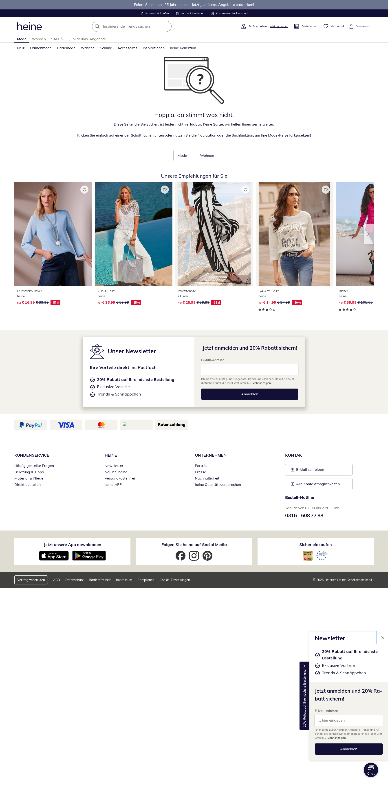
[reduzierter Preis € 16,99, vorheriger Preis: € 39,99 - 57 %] (53, 234)
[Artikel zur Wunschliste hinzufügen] (84, 190)
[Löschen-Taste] (167, 26)
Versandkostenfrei (120, 478)
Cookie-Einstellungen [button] (175, 580)
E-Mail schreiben (307, 470)
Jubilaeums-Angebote (87, 39)
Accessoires (127, 48)
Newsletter (114, 465)
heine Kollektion (183, 48)
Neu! (21, 48)
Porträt (201, 465)
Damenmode (41, 48)
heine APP (113, 484)
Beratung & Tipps (29, 472)
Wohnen (39, 39)
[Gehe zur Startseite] (29, 26)
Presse (200, 472)
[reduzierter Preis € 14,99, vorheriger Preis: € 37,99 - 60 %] (294, 234)
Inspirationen (154, 48)
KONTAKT (294, 455)
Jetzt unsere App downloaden (72, 544)
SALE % (57, 39)
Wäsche (88, 48)
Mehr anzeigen (336, 737)
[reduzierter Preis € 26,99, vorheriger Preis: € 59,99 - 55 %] (133, 234)
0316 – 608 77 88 (304, 515)
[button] (369, 234)
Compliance (145, 580)
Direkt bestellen (27, 484)
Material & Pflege (28, 478)
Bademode (66, 48)
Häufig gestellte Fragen (34, 465)
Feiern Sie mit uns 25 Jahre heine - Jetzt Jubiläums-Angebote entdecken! (194, 4)
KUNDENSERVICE (31, 455)
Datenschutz (74, 580)
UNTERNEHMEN (211, 455)
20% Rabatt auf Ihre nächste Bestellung (304, 698)
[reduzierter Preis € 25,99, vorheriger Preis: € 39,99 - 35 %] (214, 234)
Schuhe (106, 48)
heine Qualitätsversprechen (218, 484)
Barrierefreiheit (100, 580)
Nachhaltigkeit (207, 478)
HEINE (111, 455)
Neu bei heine (116, 472)
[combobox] (141, 26)
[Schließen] (383, 637)
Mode (21, 39)
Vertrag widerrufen (31, 580)
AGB (56, 580)
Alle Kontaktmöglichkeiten (318, 484)
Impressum (124, 580)
